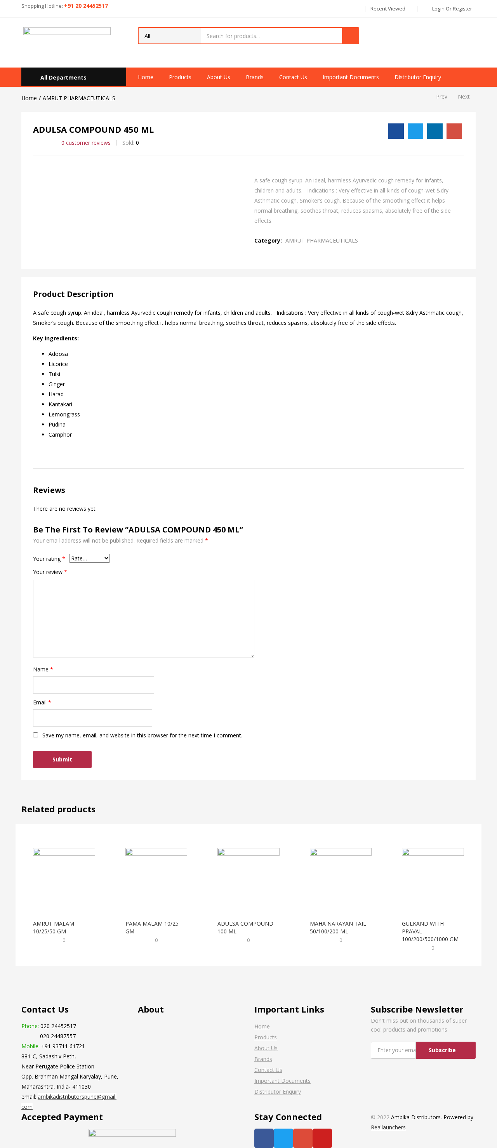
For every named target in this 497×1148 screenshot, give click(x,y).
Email (42, 702)
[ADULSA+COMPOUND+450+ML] (415, 131)
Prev (441, 96)
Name (43, 669)
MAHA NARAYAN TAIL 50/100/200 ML (338, 927)
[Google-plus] (303, 1138)
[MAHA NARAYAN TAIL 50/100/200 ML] (341, 878)
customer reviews (86, 142)
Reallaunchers (388, 1127)
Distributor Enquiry (417, 77)
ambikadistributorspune (67, 1096)
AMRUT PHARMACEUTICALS (79, 98)
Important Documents (351, 77)
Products (180, 77)
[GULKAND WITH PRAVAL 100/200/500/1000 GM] (433, 878)
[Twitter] (283, 1138)
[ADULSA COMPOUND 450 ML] (396, 131)
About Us (218, 77)
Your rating (49, 558)
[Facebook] (264, 1138)
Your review (50, 572)
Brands (255, 77)
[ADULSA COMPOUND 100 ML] (248, 878)
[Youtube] (322, 1138)
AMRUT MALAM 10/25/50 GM (53, 927)
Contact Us (293, 77)
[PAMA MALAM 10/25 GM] (156, 878)
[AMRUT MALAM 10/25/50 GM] (64, 878)
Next (464, 96)
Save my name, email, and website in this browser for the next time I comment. (142, 735)
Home (145, 77)
